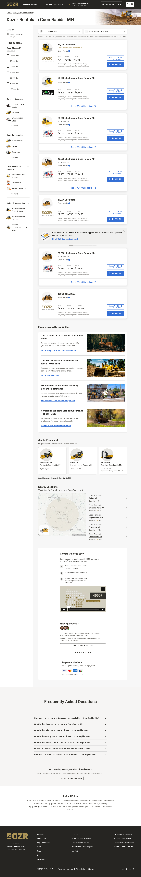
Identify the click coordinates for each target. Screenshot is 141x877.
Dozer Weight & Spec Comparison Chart (59, 350)
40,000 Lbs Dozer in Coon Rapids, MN (76, 159)
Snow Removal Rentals (80, 843)
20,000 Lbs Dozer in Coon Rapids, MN (76, 78)
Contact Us (41, 859)
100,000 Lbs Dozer (67, 294)
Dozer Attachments (50, 375)
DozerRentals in (95, 497)
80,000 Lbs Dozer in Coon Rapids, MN (76, 253)
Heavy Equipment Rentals (23, 13)
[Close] (124, 231)
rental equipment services (77, 561)
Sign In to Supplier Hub (122, 838)
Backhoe (81, 463)
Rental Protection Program (82, 847)
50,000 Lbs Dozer (66, 199)
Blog (38, 855)
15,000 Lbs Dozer (66, 44)
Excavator (111, 463)
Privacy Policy (81, 869)
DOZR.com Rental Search (81, 838)
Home (9, 13)
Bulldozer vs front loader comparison (58, 400)
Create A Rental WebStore (124, 847)
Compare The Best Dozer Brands (56, 425)
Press (39, 847)
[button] (18, 49)
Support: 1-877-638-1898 (79, 5)
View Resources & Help (71, 778)
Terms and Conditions (65, 869)
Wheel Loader (50, 463)
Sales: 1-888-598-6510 (80, 3)
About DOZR (41, 838)
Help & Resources (43, 843)
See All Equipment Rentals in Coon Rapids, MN (54, 478)
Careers (40, 851)
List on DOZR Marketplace (124, 843)
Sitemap (91, 869)
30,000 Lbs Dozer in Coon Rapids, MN (76, 118)
